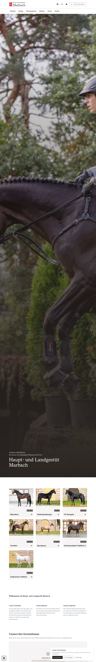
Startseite (12, 11)
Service (50, 11)
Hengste (20, 11)
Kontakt (57, 11)
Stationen (42, 11)
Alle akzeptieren (57, 657)
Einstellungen (78, 657)
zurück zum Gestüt (79, 4)
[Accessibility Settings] (4, 658)
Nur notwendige (68, 657)
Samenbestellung (31, 11)
